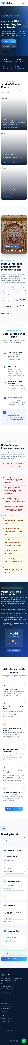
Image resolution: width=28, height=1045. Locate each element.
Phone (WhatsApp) (9, 885)
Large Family (7, 918)
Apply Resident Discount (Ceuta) (14, 912)
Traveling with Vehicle (10, 893)
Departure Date (8, 868)
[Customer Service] (24, 1041)
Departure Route (9, 860)
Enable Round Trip (12, 856)
